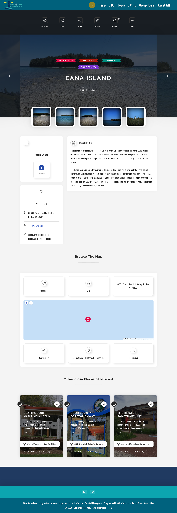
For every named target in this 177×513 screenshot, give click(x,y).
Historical (89, 60)
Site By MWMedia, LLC (102, 507)
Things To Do (106, 5)
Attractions (66, 60)
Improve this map (147, 339)
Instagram (92, 492)
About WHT (165, 5)
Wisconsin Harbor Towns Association (138, 503)
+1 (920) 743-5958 (36, 225)
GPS (88, 290)
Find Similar (133, 357)
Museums (112, 60)
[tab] (112, 144)
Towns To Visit (127, 5)
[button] (112, 144)
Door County (88, 67)
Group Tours (146, 5)
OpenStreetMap (136, 339)
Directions (43, 290)
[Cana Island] (41, 117)
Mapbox (127, 339)
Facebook (84, 492)
